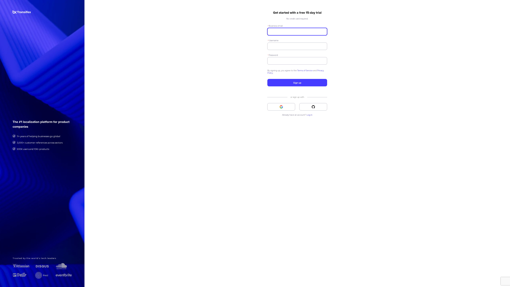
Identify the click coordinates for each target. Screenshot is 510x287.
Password (273, 55)
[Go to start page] (22, 13)
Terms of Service (305, 70)
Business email (275, 26)
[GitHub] (313, 107)
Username (273, 40)
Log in (309, 115)
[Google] (281, 107)
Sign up (297, 82)
